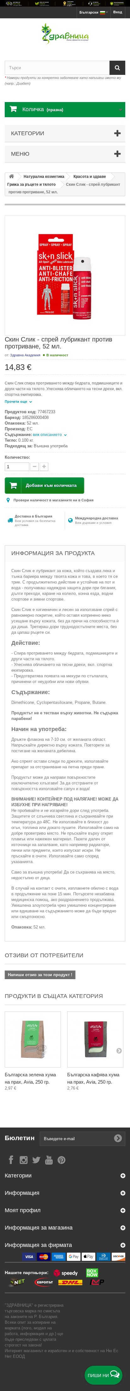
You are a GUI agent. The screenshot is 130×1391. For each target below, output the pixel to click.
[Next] (119, 1050)
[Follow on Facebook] (11, 1159)
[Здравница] (65, 3)
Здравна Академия (25, 355)
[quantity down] (44, 467)
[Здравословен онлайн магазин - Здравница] (65, 34)
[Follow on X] (36, 1159)
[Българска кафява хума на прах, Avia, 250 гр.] (95, 1039)
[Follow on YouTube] (49, 1159)
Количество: (17, 457)
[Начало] (11, 177)
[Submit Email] (118, 1139)
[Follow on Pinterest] (61, 1159)
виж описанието (48, 434)
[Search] (117, 68)
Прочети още (16, 401)
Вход (117, 12)
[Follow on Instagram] (23, 1159)
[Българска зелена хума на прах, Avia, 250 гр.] (33, 1039)
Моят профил (23, 1210)
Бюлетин (20, 1137)
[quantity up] (34, 467)
